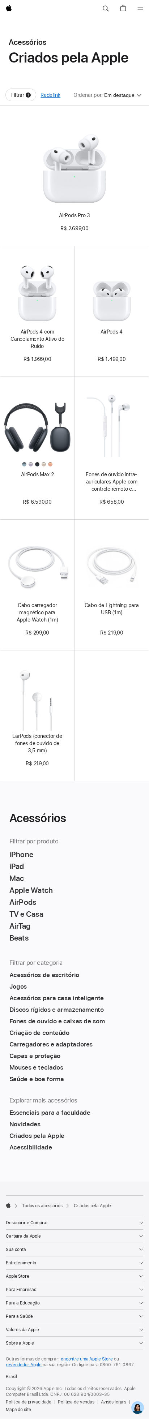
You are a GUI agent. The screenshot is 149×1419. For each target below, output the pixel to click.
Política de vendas (76, 1402)
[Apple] (8, 1205)
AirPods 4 (112, 332)
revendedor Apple (24, 1364)
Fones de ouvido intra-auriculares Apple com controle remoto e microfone (111, 482)
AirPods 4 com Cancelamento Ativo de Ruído (37, 339)
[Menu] (140, 8)
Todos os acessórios (42, 1205)
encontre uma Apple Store (87, 1359)
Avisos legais (113, 1402)
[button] (105, 8)
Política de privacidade (28, 1402)
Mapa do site (18, 1409)
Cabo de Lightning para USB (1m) (112, 608)
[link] (137, 1407)
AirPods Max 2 (37, 474)
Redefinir (50, 95)
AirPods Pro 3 (74, 215)
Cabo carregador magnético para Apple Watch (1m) (37, 612)
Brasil (11, 1376)
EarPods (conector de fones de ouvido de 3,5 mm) (37, 743)
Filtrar (23, 96)
